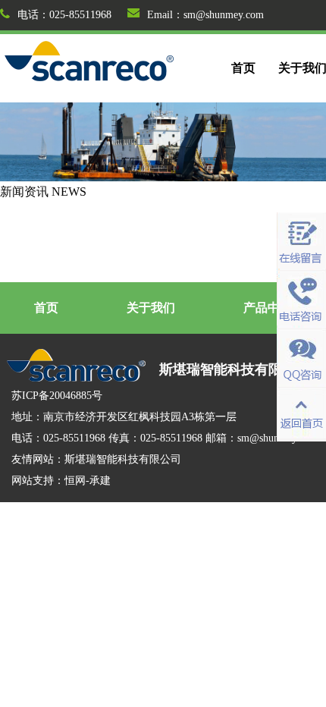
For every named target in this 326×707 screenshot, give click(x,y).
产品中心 (267, 307)
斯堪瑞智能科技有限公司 (122, 459)
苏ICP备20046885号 (56, 395)
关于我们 (151, 307)
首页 (243, 67)
